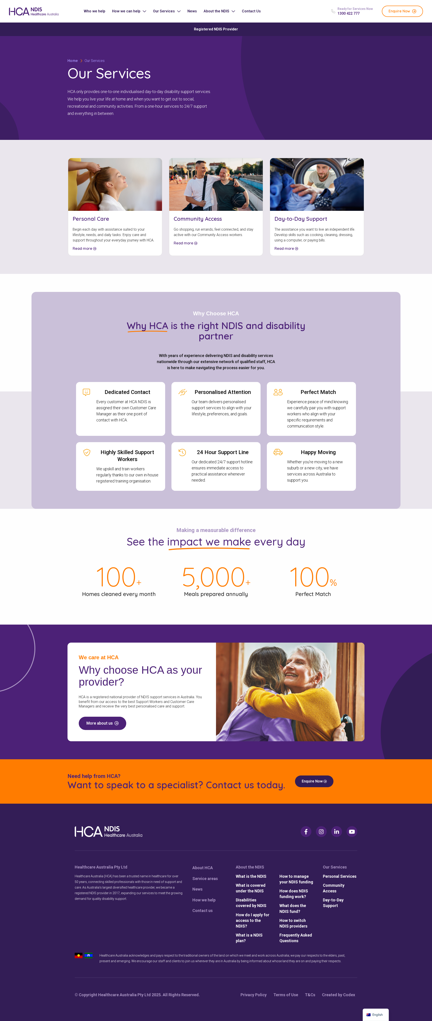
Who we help (94, 11)
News (192, 11)
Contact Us (251, 11)
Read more (83, 248)
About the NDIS (216, 11)
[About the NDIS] (253, 867)
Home (73, 61)
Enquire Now (313, 781)
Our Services (164, 11)
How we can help (126, 11)
